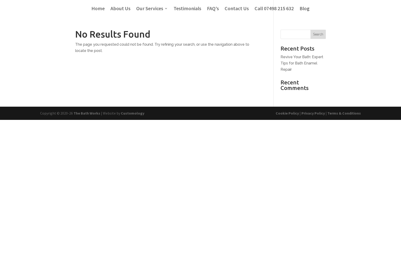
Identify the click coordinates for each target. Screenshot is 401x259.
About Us (120, 9)
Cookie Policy (287, 113)
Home (98, 9)
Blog (305, 9)
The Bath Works (87, 113)
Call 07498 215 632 (274, 9)
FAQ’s (213, 9)
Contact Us (237, 9)
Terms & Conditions (344, 113)
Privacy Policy (313, 113)
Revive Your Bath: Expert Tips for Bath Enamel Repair (302, 63)
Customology (132, 113)
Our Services (149, 9)
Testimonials (187, 9)
